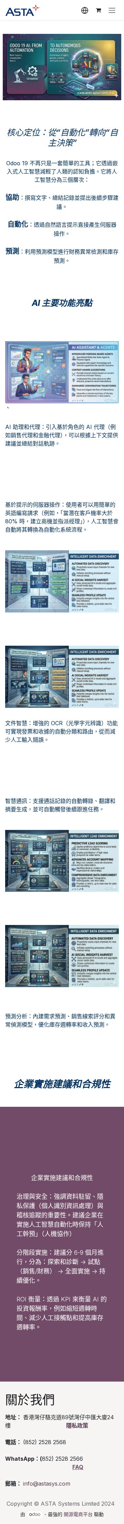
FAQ (77, 1467)
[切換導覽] (112, 10)
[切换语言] (85, 10)
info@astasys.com (46, 1483)
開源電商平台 (78, 1514)
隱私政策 (77, 1425)
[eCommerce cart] (98, 10)
